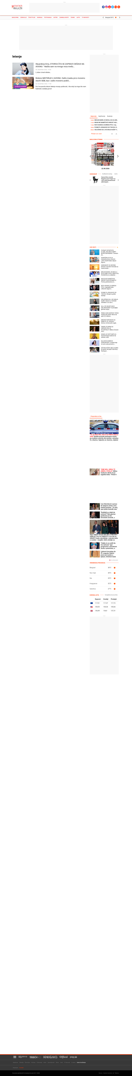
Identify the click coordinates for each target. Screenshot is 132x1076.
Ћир (116, 7)
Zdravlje (23, 17)
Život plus (31, 17)
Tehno (73, 17)
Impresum (15, 1067)
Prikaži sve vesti (96, 134)
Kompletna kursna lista (111, 595)
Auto (78, 17)
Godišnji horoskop (107, 174)
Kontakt (21, 1067)
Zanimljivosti (64, 17)
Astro (55, 17)
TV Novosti (85, 17)
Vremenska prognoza (97, 563)
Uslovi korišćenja (81, 1062)
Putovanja (48, 17)
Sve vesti (93, 247)
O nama (73, 1062)
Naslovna (15, 17)
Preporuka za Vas (96, 416)
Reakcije (109, 116)
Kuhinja (39, 17)
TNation (117, 1073)
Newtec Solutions (107, 1073)
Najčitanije (101, 116)
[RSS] (117, 247)
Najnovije (94, 116)
